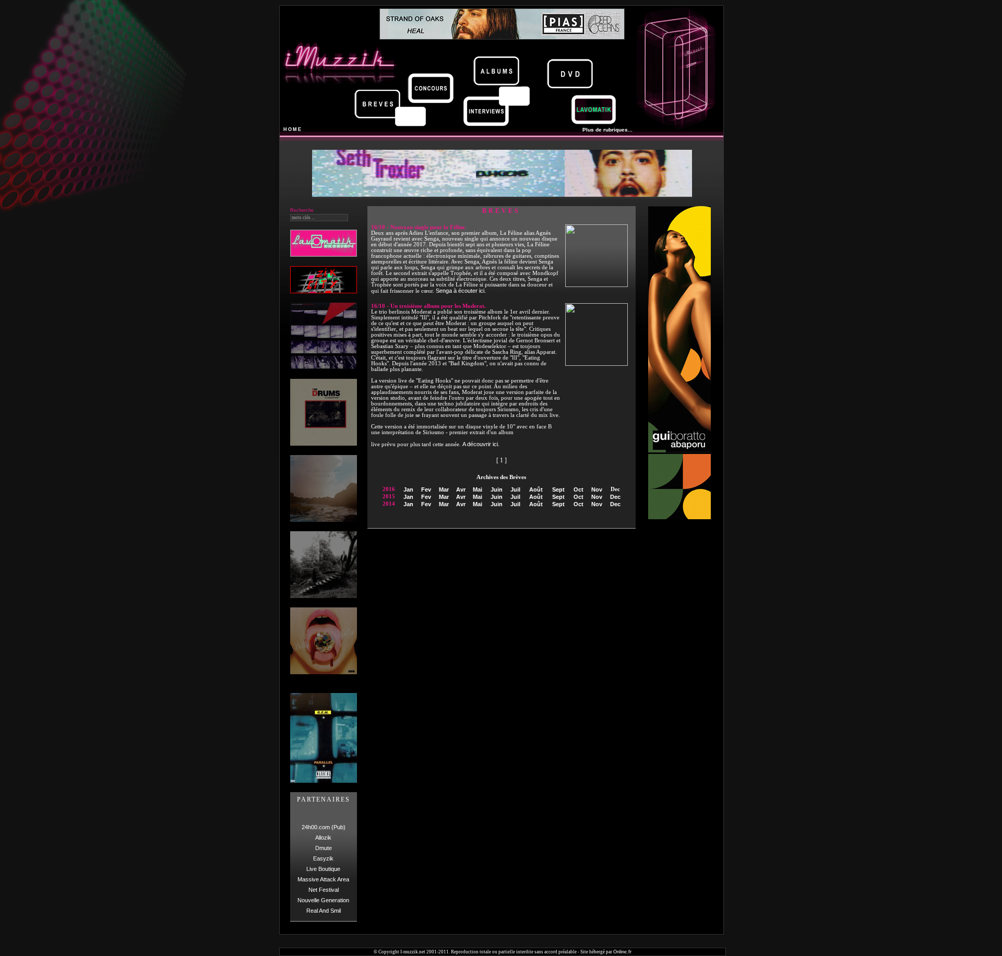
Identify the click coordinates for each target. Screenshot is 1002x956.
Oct (578, 489)
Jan (408, 489)
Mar (444, 489)
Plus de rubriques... (607, 130)
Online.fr (622, 951)
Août (536, 489)
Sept (558, 489)
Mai (477, 489)
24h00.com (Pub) (323, 827)
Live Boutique (323, 869)
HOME (292, 129)
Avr (461, 489)
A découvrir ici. (480, 444)
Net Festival (323, 890)
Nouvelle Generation (323, 900)
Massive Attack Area (323, 879)
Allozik (323, 837)
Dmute (323, 848)
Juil (515, 489)
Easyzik (323, 858)
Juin (497, 489)
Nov (596, 489)
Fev (426, 489)
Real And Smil (323, 910)
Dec (615, 497)
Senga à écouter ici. (461, 291)
